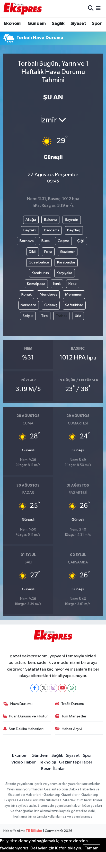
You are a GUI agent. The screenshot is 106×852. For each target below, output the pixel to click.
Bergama (51, 230)
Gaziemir (67, 252)
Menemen (73, 294)
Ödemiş (50, 305)
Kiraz (72, 284)
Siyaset (78, 23)
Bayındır (71, 220)
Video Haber (23, 762)
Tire (44, 316)
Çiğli (80, 241)
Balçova (50, 220)
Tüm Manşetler (73, 716)
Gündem (37, 23)
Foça (48, 252)
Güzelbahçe (39, 262)
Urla (78, 316)
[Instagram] (53, 688)
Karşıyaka (64, 273)
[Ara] (90, 8)
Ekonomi (13, 23)
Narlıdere (28, 305)
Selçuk (28, 316)
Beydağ (73, 230)
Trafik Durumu (72, 704)
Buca (45, 241)
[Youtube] (62, 688)
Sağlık (58, 23)
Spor (97, 23)
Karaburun (40, 273)
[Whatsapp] (71, 688)
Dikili (32, 252)
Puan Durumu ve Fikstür (28, 716)
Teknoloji (47, 762)
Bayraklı (29, 230)
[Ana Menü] (98, 8)
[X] (44, 688)
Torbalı (61, 316)
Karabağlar (66, 262)
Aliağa (30, 220)
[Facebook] (34, 688)
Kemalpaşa (36, 284)
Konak (26, 294)
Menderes (48, 294)
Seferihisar (74, 305)
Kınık (57, 284)
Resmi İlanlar (53, 769)
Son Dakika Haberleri (26, 729)
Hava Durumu (21, 704)
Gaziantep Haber (75, 762)
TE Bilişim (34, 831)
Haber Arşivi (72, 729)
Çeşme (63, 241)
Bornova (27, 241)
